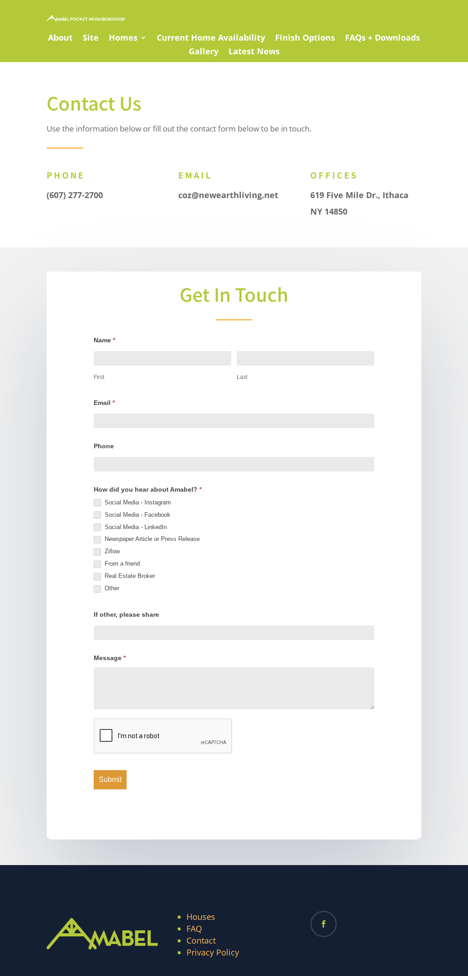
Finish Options (305, 38)
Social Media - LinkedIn (135, 527)
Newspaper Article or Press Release (151, 538)
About (60, 38)
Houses (200, 916)
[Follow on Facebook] (323, 924)
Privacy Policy (212, 952)
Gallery (203, 52)
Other (111, 588)
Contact (201, 940)
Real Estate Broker (129, 575)
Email (104, 402)
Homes (123, 38)
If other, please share (126, 614)
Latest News (254, 52)
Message (110, 657)
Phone (104, 446)
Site (91, 38)
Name (104, 340)
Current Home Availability (211, 38)
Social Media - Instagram (137, 502)
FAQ (194, 928)
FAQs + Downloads (382, 38)
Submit (110, 779)
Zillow (111, 551)
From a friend (121, 563)
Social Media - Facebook (136, 514)
